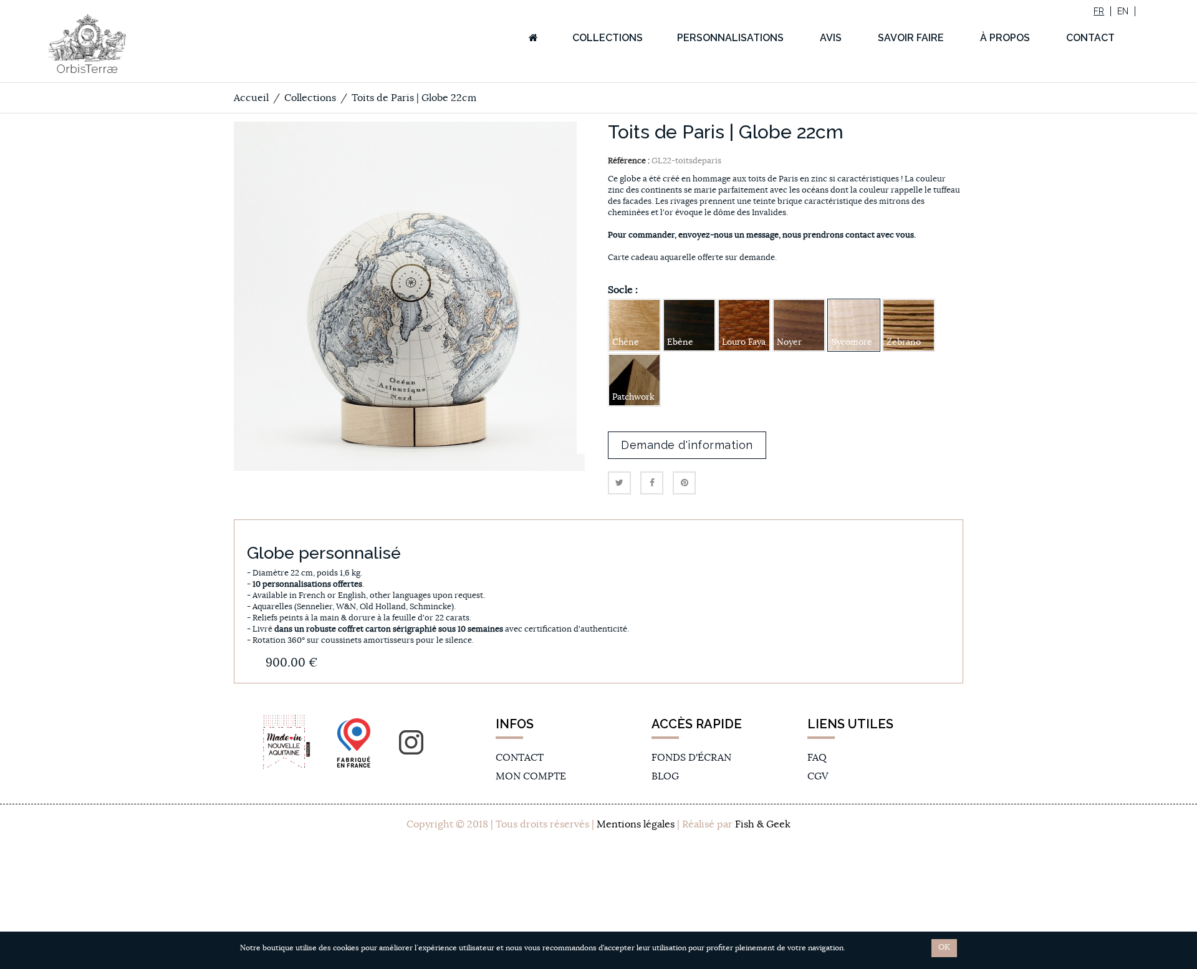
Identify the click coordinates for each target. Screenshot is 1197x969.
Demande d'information (687, 444)
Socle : (624, 290)
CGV (817, 776)
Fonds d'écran (691, 758)
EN (1122, 11)
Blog (665, 776)
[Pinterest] (684, 482)
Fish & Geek (763, 824)
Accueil (251, 98)
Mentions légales (636, 824)
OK (944, 947)
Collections (310, 98)
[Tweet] (619, 482)
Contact (520, 758)
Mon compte (531, 776)
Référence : (629, 161)
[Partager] (651, 482)
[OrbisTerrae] (126, 43)
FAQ (817, 758)
